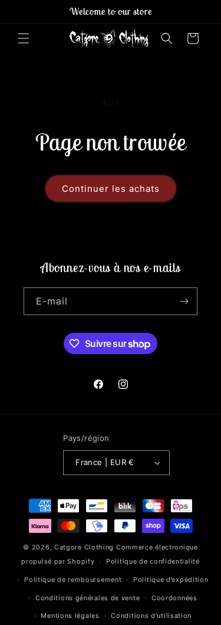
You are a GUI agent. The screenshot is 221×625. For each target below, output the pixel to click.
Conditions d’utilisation (151, 615)
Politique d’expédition (170, 579)
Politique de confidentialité (153, 561)
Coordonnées (174, 598)
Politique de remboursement (72, 579)
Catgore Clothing (84, 547)
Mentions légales (70, 615)
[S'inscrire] (184, 301)
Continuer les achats (111, 188)
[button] (24, 38)
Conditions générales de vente (87, 598)
